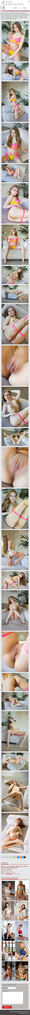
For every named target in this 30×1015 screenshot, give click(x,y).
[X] (25, 857)
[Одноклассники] (20, 857)
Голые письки (11, 866)
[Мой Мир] (22, 857)
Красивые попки (14, 867)
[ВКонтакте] (18, 857)
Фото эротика (19, 1011)
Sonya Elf (9, 869)
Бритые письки (19, 866)
